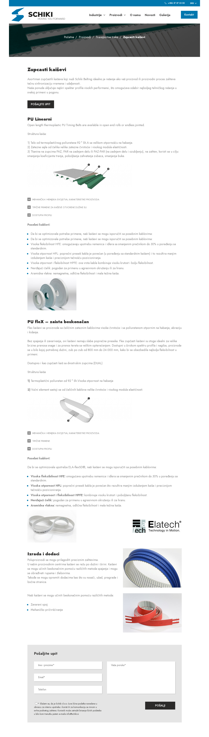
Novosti (150, 15)
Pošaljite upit (40, 104)
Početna (69, 37)
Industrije (95, 15)
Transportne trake (107, 37)
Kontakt (189, 15)
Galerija (164, 15)
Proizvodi (116, 15)
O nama (135, 15)
